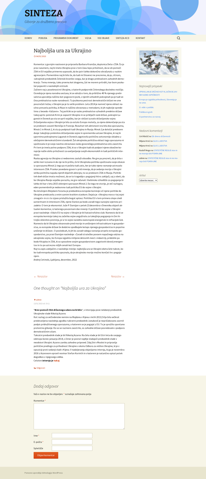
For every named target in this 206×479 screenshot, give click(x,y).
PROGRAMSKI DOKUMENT (66, 38)
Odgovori (40, 368)
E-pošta (38, 441)
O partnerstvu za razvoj (149, 116)
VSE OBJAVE (103, 38)
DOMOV (28, 38)
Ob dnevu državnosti (161, 136)
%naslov (40, 276)
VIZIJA (88, 38)
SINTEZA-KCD (122, 38)
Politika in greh (145, 112)
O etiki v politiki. (146, 107)
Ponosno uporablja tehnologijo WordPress (44, 472)
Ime (36, 435)
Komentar (40, 400)
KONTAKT (140, 38)
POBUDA (42, 38)
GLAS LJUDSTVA (160, 141)
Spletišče (38, 448)
